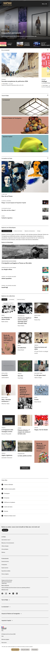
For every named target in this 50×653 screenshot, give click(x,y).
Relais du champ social (9, 515)
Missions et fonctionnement (8, 542)
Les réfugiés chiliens (7, 269)
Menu (43, 3)
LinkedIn (17, 593)
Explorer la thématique (7, 242)
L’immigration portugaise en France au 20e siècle (17, 263)
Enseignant (7, 493)
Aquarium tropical (6, 620)
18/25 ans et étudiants (9, 502)
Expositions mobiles (6, 570)
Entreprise (6, 497)
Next (45, 70)
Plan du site (4, 642)
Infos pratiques (5, 549)
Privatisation (4, 564)
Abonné (6, 511)
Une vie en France (7, 196)
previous (4, 70)
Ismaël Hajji (5, 287)
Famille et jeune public (9, 489)
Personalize (34, 649)
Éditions (3, 552)
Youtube (9, 593)
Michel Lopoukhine (7, 278)
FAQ (2, 636)
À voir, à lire (4, 194)
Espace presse (5, 567)
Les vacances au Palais (6, 208)
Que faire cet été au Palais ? (8, 210)
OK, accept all (15, 649)
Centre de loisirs (8, 506)
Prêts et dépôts (5, 574)
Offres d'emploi (5, 546)
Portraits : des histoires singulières (9, 276)
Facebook (2, 593)
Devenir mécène (5, 561)
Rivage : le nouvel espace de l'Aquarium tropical (14, 202)
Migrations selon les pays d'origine (9, 261)
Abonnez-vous (5, 589)
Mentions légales (5, 639)
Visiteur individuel (8, 484)
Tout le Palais (5, 600)
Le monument (5, 606)
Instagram (6, 593)
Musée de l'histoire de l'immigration (11, 613)
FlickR (13, 593)
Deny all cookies (25, 649)
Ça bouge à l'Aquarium (6, 200)
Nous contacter (5, 585)
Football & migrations (7, 218)
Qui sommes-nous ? (6, 539)
